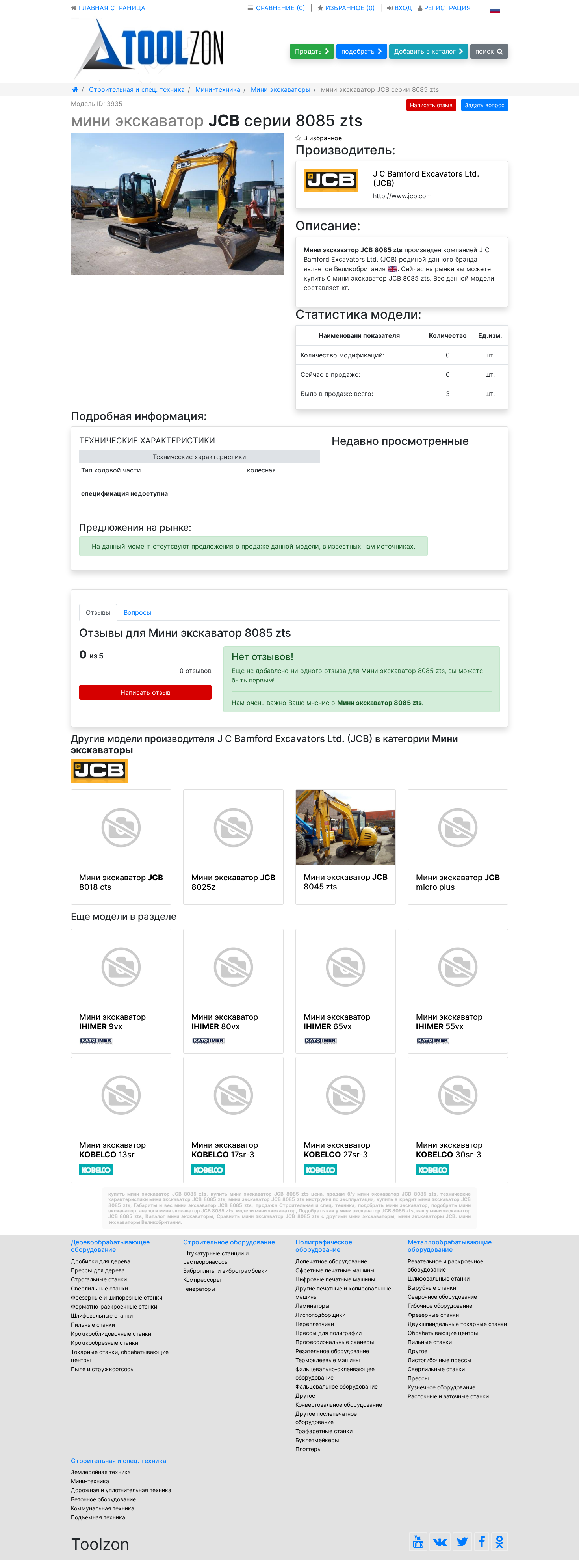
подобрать (358, 51)
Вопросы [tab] (137, 612)
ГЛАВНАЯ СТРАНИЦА (111, 8)
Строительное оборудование (229, 1242)
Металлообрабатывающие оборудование (450, 1245)
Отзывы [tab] (98, 612)
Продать (308, 51)
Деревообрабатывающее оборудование (110, 1245)
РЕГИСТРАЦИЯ (446, 8)
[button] (276, 140)
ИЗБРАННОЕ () (350, 8)
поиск (484, 51)
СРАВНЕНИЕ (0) (280, 8)
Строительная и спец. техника (118, 1461)
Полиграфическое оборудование (323, 1245)
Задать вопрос (485, 105)
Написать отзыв (431, 105)
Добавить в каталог (425, 51)
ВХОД (403, 8)
